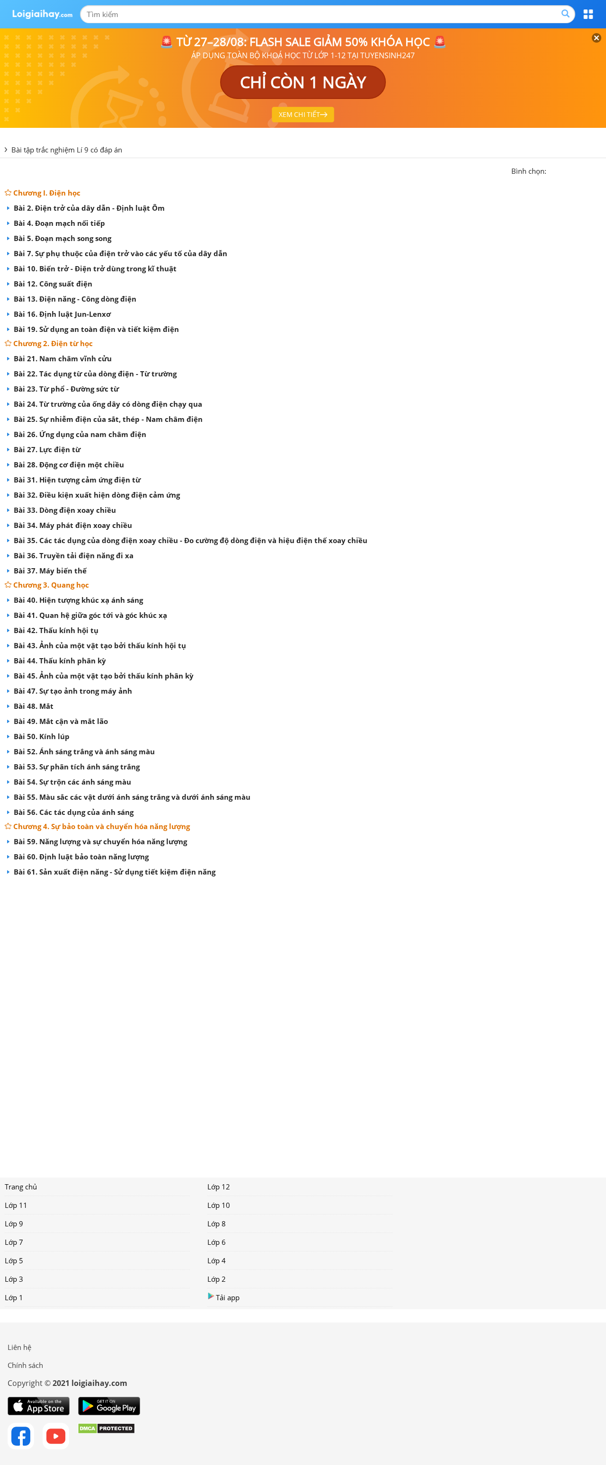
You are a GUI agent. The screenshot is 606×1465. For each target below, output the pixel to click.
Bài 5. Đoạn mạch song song (61, 238)
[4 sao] (588, 170)
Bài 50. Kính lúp (41, 736)
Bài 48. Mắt (32, 706)
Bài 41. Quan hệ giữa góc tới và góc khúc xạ (89, 615)
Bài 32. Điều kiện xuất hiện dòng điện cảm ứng (96, 495)
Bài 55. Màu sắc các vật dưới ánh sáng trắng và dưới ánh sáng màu (131, 797)
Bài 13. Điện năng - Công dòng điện (74, 299)
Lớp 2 (216, 1279)
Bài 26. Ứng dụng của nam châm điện (79, 434)
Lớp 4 (216, 1260)
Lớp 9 (14, 1223)
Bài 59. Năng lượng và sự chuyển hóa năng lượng (99, 841)
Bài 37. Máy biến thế (49, 570)
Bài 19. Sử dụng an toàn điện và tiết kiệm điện (95, 329)
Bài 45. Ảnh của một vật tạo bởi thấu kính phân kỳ (103, 675)
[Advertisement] (303, 1024)
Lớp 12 (218, 1186)
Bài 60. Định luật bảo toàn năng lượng (80, 856)
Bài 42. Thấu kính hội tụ (55, 630)
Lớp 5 (14, 1260)
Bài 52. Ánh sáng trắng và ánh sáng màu (83, 751)
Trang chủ (21, 1186)
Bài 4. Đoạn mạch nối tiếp (58, 223)
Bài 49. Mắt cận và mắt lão (60, 721)
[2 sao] (565, 170)
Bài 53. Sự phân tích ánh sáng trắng (76, 766)
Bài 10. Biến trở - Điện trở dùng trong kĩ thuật (94, 268)
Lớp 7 (14, 1242)
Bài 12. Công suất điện (52, 283)
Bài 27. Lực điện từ (46, 449)
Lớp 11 (16, 1205)
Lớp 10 (218, 1205)
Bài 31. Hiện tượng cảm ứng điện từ (76, 479)
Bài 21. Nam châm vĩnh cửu (62, 358)
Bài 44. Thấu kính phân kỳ (59, 660)
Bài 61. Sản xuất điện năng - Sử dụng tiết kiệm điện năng (113, 871)
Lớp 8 (216, 1223)
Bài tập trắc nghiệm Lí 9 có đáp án (66, 149)
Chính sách (25, 1365)
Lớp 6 (216, 1242)
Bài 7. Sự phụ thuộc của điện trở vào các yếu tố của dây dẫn (119, 253)
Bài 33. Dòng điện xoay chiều (64, 510)
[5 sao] (599, 170)
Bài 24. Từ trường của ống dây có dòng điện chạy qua (107, 404)
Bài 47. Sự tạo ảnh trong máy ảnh (72, 691)
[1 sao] (554, 170)
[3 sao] (576, 170)
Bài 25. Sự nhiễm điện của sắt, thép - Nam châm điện (107, 419)
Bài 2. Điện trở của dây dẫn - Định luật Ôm (88, 208)
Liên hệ (19, 1347)
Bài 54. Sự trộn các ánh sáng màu (71, 781)
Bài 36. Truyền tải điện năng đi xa (73, 555)
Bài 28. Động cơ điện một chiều (68, 464)
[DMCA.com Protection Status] (106, 1436)
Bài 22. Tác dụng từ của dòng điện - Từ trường (94, 373)
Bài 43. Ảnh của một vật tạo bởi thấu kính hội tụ (99, 645)
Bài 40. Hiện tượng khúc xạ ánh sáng (77, 600)
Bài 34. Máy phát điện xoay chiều (72, 525)
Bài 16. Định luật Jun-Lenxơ (61, 314)
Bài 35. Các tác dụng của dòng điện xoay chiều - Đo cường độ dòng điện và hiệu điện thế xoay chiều (189, 540)
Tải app (228, 1297)
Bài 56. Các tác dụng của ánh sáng (73, 812)
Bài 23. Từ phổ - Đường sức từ (65, 388)
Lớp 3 (14, 1279)
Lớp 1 (14, 1297)
